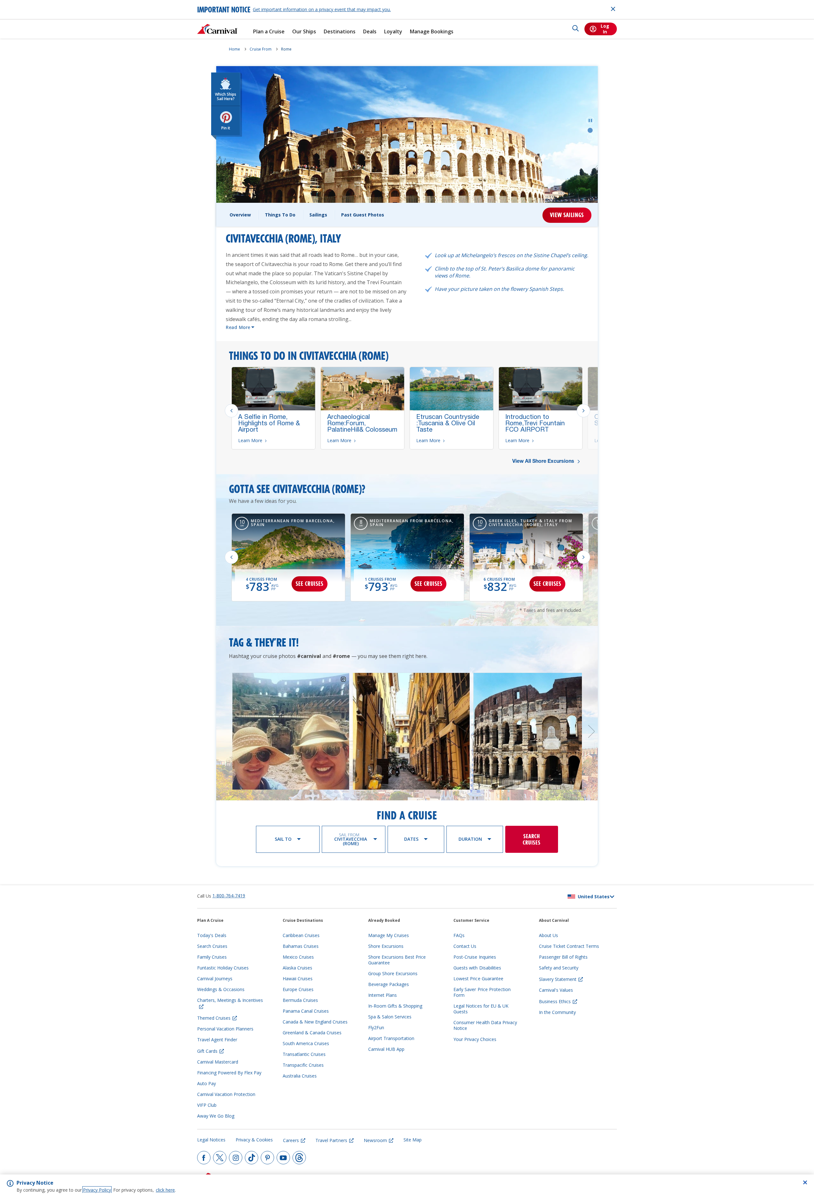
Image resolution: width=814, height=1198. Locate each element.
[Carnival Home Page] (217, 29)
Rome (286, 49)
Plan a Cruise (269, 31)
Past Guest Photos (362, 215)
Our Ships (304, 31)
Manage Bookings (431, 31)
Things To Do (280, 215)
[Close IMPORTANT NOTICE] (613, 9)
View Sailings (567, 215)
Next (583, 410)
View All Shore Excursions (544, 461)
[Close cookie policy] (805, 1182)
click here (165, 1190)
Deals (369, 31)
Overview (240, 215)
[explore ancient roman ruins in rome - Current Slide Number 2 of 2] (590, 137)
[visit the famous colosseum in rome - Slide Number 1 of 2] (590, 130)
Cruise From (261, 49)
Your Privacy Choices (474, 1039)
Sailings (318, 215)
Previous (231, 410)
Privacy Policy (97, 1190)
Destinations (339, 31)
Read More (238, 327)
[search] (575, 28)
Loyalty (393, 31)
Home (234, 49)
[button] (590, 120)
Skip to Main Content (28, 3)
